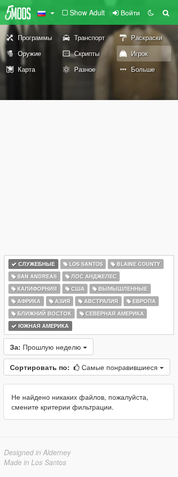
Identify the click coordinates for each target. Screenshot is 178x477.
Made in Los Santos (35, 462)
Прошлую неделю (46, 347)
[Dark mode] (151, 12)
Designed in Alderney (37, 452)
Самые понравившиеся (85, 367)
